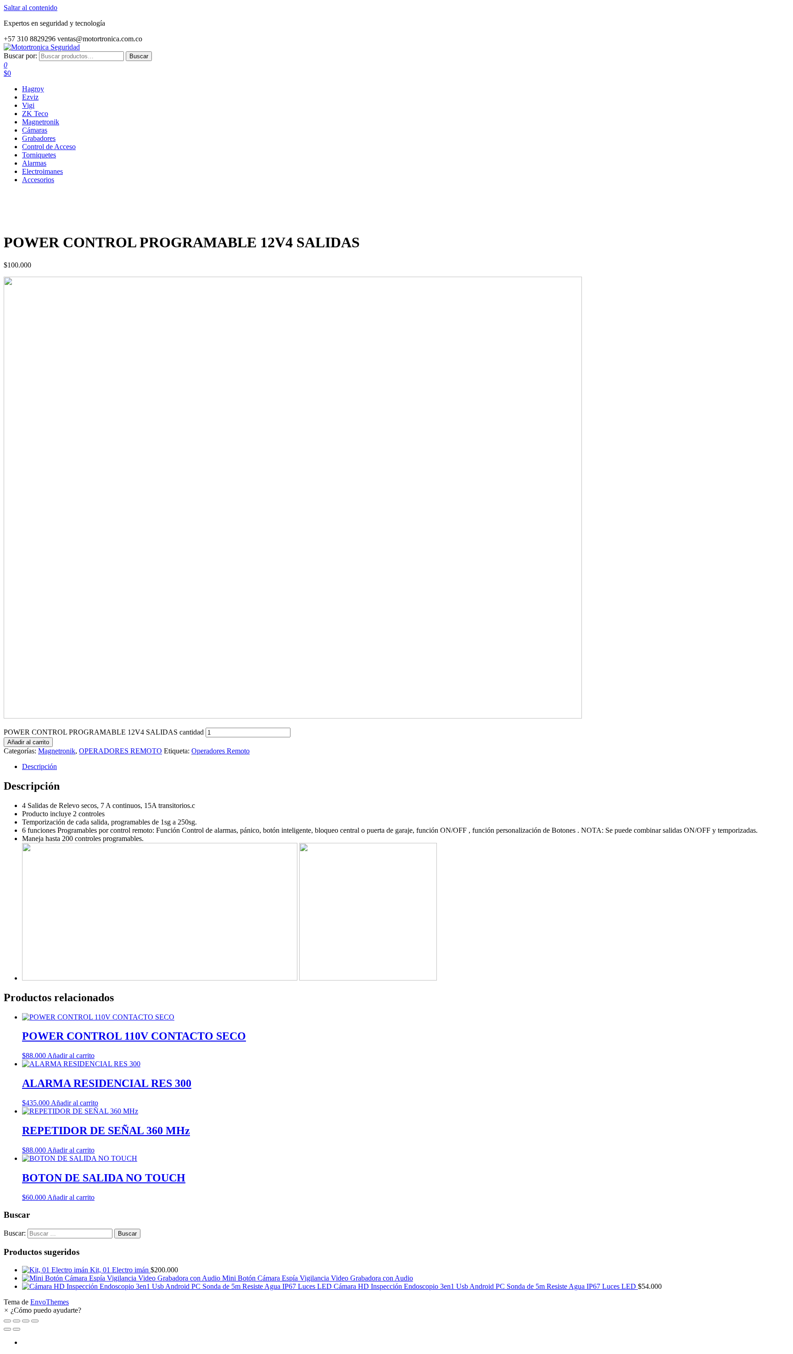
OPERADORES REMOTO (120, 751)
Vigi (28, 105)
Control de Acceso (49, 146)
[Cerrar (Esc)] (35, 1321)
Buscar (138, 56)
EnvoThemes (49, 1302)
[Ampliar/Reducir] (7, 1321)
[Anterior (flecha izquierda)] (7, 1329)
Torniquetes (39, 155)
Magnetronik (40, 122)
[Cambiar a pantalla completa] (16, 1321)
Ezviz (30, 97)
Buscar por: (20, 56)
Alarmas (34, 163)
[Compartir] (25, 1321)
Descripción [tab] (39, 766)
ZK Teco (35, 113)
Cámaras (34, 130)
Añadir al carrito (28, 742)
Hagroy (33, 89)
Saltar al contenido (30, 7)
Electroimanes (42, 171)
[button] (42, 1310)
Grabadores (39, 138)
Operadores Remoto (220, 751)
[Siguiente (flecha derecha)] (16, 1329)
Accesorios (38, 180)
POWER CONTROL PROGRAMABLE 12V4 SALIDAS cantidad (104, 732)
